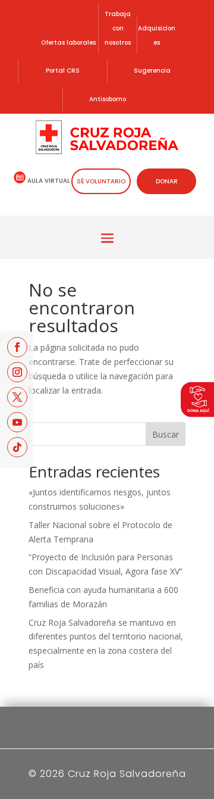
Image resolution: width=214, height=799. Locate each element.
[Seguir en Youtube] (17, 422)
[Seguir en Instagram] (17, 372)
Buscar (165, 434)
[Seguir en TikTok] (17, 447)
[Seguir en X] (17, 397)
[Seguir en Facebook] (17, 347)
